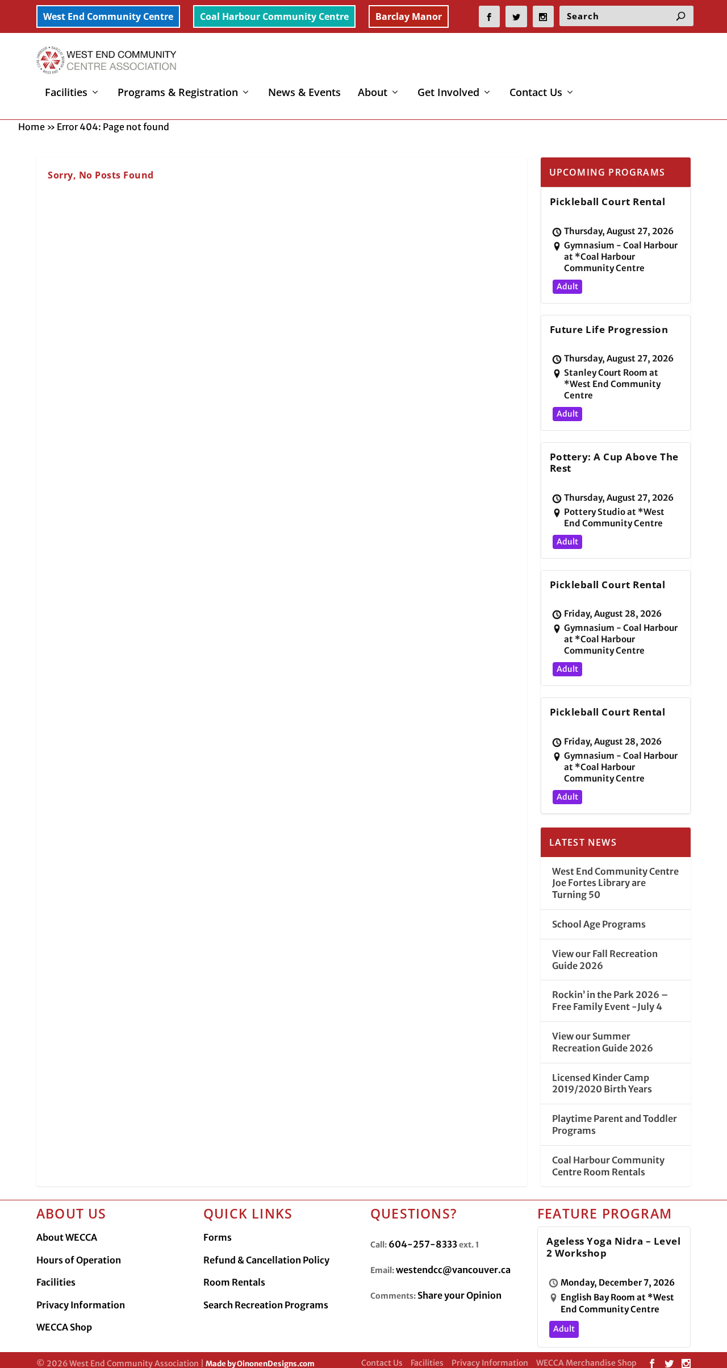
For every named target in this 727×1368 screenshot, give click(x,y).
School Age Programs (599, 924)
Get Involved (448, 93)
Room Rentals (234, 1282)
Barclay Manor (408, 16)
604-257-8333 (422, 1244)
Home (31, 126)
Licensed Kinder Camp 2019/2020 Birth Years (602, 1083)
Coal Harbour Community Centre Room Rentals (608, 1166)
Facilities (66, 93)
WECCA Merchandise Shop (586, 1363)
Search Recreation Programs (265, 1305)
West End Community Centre (108, 16)
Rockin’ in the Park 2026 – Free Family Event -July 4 (610, 1000)
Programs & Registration (178, 93)
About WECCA (66, 1237)
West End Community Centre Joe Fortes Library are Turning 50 (615, 883)
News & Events (304, 93)
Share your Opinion (459, 1295)
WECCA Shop (64, 1327)
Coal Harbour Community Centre (274, 16)
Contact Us (535, 93)
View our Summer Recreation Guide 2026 (602, 1042)
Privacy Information (80, 1305)
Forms (217, 1237)
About (372, 93)
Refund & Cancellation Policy (266, 1260)
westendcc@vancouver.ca (453, 1269)
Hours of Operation (78, 1260)
